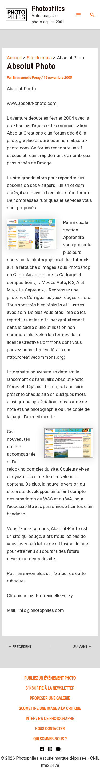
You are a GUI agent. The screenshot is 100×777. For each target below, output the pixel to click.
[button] (92, 14)
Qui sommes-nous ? (49, 738)
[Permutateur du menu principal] (78, 15)
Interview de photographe (50, 718)
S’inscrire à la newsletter (50, 687)
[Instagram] (50, 749)
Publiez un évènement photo (49, 677)
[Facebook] (42, 749)
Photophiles (48, 9)
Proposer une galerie (50, 697)
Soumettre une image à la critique (50, 708)
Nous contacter (50, 728)
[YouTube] (58, 749)
